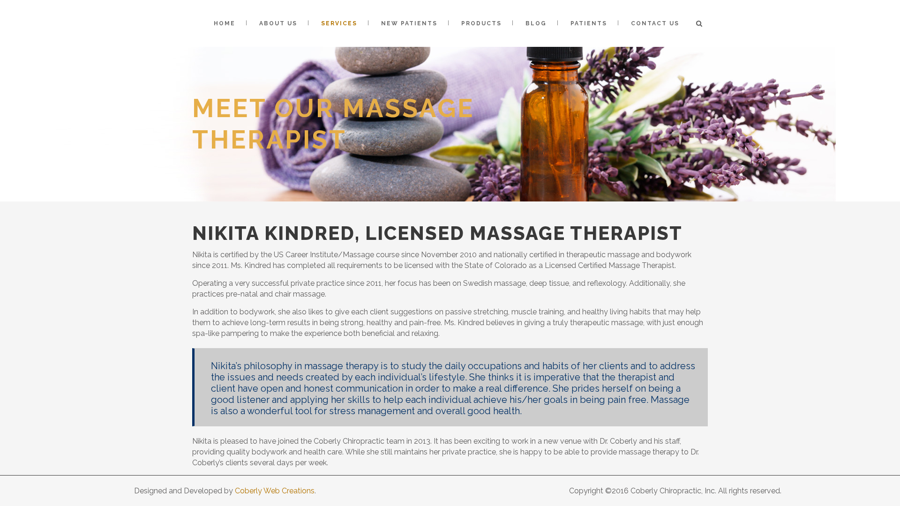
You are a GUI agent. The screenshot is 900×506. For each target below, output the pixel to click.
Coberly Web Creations (275, 490)
